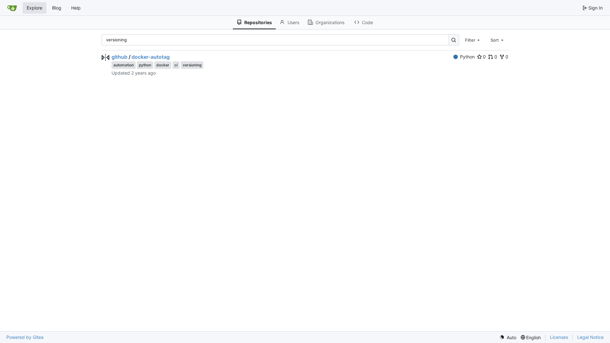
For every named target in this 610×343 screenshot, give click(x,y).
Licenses (559, 337)
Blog (56, 7)
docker (162, 65)
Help (76, 7)
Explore (34, 7)
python (145, 65)
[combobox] (473, 39)
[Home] (12, 8)
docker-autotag (151, 57)
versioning (192, 65)
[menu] (507, 337)
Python (467, 56)
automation (123, 65)
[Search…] (454, 39)
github (119, 57)
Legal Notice (590, 337)
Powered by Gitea (25, 337)
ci (176, 65)
